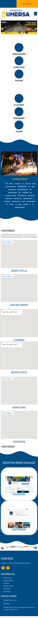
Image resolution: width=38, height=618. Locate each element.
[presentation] (2, 29)
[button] (14, 36)
